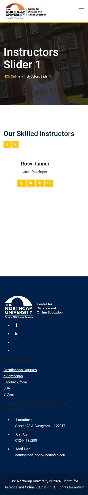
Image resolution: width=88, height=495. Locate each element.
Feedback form (15, 382)
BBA (7, 388)
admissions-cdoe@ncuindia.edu (40, 455)
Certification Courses (20, 370)
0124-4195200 (26, 440)
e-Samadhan (13, 376)
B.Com (9, 394)
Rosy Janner (35, 164)
